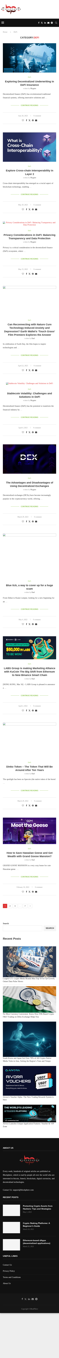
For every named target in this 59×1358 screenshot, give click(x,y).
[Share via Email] (36, 120)
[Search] (56, 23)
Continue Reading (29, 105)
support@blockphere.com (23, 1190)
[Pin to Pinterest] (33, 120)
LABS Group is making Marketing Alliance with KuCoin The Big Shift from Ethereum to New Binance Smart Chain (29, 672)
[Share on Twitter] (29, 120)
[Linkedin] (45, 23)
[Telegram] (52, 23)
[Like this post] (23, 120)
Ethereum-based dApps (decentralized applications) (36, 1241)
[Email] (48, 23)
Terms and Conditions (12, 1277)
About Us (7, 1283)
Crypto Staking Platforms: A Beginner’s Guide (36, 1224)
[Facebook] (38, 23)
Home (5, 32)
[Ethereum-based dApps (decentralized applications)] (11, 1244)
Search (6, 923)
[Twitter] (42, 23)
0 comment (37, 116)
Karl (33, 338)
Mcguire (33, 88)
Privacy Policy (9, 1271)
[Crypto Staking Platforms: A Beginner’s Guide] (11, 1227)
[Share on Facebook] (26, 120)
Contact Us (7, 1265)
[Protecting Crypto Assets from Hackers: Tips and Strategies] (11, 1210)
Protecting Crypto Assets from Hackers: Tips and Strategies (37, 1207)
